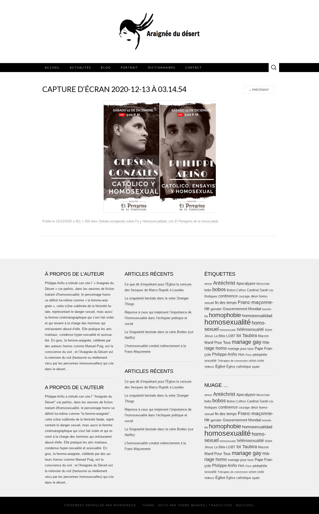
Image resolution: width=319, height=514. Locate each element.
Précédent (259, 89)
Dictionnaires (161, 67)
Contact (193, 67)
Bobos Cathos (236, 290)
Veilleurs (209, 366)
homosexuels (228, 329)
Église (220, 366)
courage (244, 296)
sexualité (210, 360)
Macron (263, 336)
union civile (256, 360)
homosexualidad (257, 315)
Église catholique (238, 366)
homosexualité (227, 322)
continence (228, 296)
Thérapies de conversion (233, 360)
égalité (256, 366)
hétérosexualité (250, 329)
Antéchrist (224, 283)
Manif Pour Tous (217, 342)
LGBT (231, 336)
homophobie (225, 315)
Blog (106, 67)
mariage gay (246, 342)
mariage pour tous (241, 348)
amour (208, 283)
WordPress (125, 505)
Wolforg (245, 505)
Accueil (52, 67)
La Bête (219, 336)
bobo (207, 290)
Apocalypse (245, 283)
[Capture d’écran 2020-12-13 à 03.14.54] (159, 156)
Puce (248, 354)
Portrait (129, 67)
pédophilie (260, 354)
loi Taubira (247, 335)
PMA (241, 354)
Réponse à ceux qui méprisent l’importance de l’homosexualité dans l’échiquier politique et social (158, 318)
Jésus (208, 336)
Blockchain (263, 283)
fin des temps (226, 302)
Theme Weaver (191, 505)
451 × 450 (83, 221)
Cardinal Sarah (257, 290)
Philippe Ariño (224, 354)
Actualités (80, 67)
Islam (268, 330)
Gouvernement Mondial (242, 309)
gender (216, 309)
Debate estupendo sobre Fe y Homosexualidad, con (158, 221)
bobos (219, 289)
